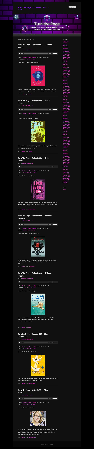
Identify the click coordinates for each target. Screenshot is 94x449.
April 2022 (65, 117)
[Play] (19, 53)
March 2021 (65, 136)
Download (34, 57)
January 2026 (66, 51)
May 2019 (65, 168)
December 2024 (66, 70)
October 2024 (66, 73)
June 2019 (65, 166)
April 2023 (65, 99)
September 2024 (66, 74)
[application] (38, 53)
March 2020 (65, 153)
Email (24, 59)
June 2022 (65, 114)
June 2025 (65, 61)
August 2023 (65, 93)
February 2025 (66, 67)
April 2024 (65, 82)
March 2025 (65, 66)
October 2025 (66, 55)
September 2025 (66, 57)
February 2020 (66, 155)
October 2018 (66, 178)
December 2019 (66, 157)
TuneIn (27, 59)
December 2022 (66, 105)
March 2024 (65, 83)
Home (19, 35)
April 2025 (65, 64)
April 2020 (65, 152)
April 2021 (65, 134)
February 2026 (66, 50)
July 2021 (65, 130)
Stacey (33, 209)
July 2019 (65, 165)
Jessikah (30, 94)
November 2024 (66, 71)
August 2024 (65, 76)
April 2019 (65, 169)
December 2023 (66, 87)
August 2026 (65, 41)
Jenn (32, 49)
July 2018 (65, 182)
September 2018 (66, 179)
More (34, 59)
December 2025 (66, 52)
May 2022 (65, 115)
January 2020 (66, 156)
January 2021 (66, 138)
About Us (24, 35)
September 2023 (66, 92)
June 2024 (65, 79)
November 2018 (66, 176)
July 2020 (65, 147)
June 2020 (65, 149)
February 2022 (66, 120)
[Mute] (52, 53)
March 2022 (65, 118)
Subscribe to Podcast (33, 35)
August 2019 (65, 163)
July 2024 (65, 77)
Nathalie (34, 437)
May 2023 (65, 98)
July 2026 (65, 42)
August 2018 (65, 181)
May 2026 (65, 45)
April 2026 (65, 47)
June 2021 (65, 131)
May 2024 (65, 80)
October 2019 (66, 160)
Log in (64, 189)
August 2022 (65, 111)
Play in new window (26, 57)
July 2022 (65, 112)
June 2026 (65, 44)
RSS (31, 59)
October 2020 (66, 143)
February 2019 (66, 172)
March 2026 (65, 48)
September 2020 (66, 144)
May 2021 (65, 133)
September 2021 (66, 127)
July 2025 (65, 60)
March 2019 (65, 171)
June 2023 (65, 96)
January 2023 (66, 103)
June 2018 (65, 184)
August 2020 (65, 146)
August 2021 (65, 128)
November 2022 (66, 106)
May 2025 (65, 63)
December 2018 (66, 175)
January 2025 (66, 68)
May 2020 (65, 150)
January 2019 (66, 173)
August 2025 (65, 58)
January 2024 (66, 86)
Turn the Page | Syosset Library (33, 7)
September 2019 (66, 162)
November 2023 (66, 89)
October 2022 (66, 108)
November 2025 (66, 54)
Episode (23, 94)
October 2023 (66, 90)
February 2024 (66, 85)
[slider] (55, 53)
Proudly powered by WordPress (47, 444)
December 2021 (66, 122)
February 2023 (66, 102)
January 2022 (66, 121)
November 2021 (66, 124)
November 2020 (66, 141)
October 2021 (66, 125)
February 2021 (66, 137)
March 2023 (65, 101)
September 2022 (66, 109)
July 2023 (65, 95)
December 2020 (66, 140)
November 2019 (66, 159)
